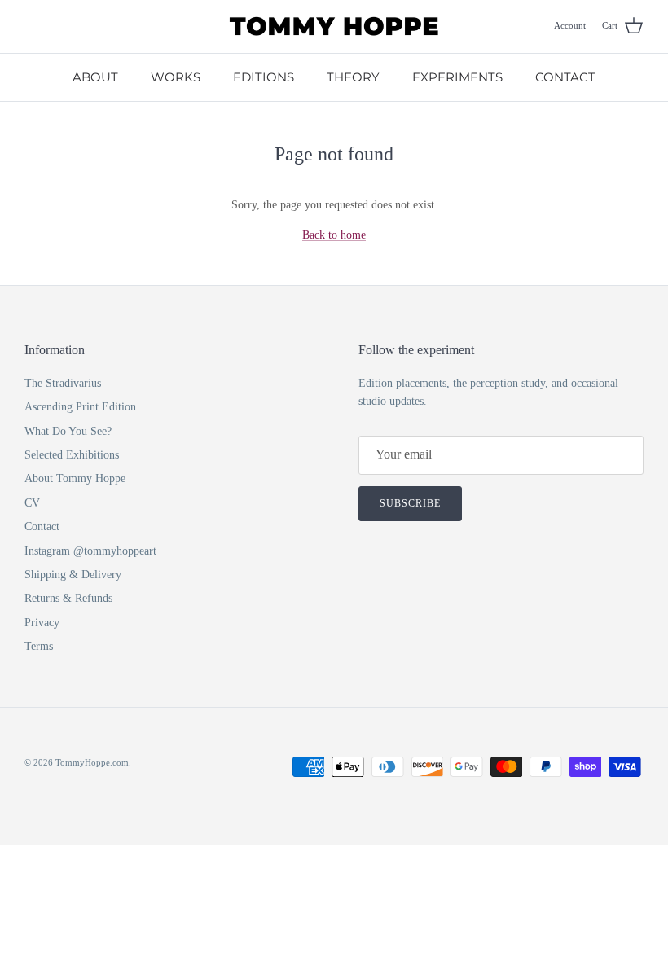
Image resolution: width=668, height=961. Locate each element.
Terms (38, 646)
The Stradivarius (62, 383)
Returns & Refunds (68, 598)
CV (32, 503)
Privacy (41, 623)
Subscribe (410, 503)
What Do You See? (68, 431)
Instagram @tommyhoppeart (90, 551)
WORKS (175, 77)
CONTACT (565, 77)
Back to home (334, 235)
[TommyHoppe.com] (334, 26)
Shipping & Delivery (72, 574)
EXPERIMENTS (457, 77)
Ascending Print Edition (80, 407)
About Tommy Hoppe (74, 478)
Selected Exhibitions (71, 455)
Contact (41, 526)
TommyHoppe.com (92, 762)
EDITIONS (263, 77)
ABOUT (95, 77)
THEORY (353, 77)
